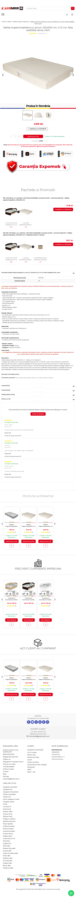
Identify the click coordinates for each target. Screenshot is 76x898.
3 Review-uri (42, 33)
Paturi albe (6, 856)
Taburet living (7, 816)
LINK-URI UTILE (9, 783)
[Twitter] (36, 722)
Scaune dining (8, 834)
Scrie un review (38, 414)
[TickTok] (43, 722)
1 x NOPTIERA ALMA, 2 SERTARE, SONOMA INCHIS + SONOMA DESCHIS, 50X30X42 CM (40, 259)
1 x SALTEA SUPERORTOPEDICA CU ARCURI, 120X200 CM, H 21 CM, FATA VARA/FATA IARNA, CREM (25, 224)
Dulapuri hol (7, 843)
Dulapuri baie (7, 836)
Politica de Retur (33, 762)
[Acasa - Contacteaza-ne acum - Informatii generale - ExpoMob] (12, 8)
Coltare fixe (7, 797)
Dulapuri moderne (9, 819)
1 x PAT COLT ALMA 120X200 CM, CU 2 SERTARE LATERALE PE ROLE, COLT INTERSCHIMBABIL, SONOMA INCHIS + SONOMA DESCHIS (11, 224)
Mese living (7, 809)
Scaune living (7, 814)
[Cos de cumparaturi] (72, 14)
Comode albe (7, 860)
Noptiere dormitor (9, 821)
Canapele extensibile (10, 787)
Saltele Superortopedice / (21, 21)
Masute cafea (7, 811)
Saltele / (9, 21)
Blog (4, 774)
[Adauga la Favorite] (11, 545)
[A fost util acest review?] (20, 435)
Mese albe (6, 846)
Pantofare (6, 841)
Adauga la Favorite (38, 129)
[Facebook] (28, 722)
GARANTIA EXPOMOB (35, 750)
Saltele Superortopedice (25, 377)
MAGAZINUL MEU (10, 746)
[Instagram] (47, 722)
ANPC (29, 769)
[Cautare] (73, 8)
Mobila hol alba (8, 868)
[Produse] (3, 15)
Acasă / (4, 21)
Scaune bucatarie (9, 831)
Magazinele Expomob (10, 757)
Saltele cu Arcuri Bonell (37, 377)
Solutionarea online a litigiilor (37, 765)
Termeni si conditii (9, 764)
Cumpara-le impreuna (63, 209)
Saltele (17, 377)
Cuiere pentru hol (9, 838)
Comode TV (7, 807)
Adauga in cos (33, 136)
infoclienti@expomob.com (39, 736)
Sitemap (6, 776)
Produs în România (48, 377)
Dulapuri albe (7, 863)
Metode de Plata (33, 757)
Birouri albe (7, 865)
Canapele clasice (8, 802)
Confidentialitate (8, 766)
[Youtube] (32, 722)
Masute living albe (9, 848)
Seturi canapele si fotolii (11, 799)
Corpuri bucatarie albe (10, 853)
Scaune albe (7, 851)
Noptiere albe (7, 858)
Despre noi (6, 759)
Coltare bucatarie (9, 826)
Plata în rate (31, 755)
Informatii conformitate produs (10, 374)
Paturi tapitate (8, 824)
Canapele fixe (7, 789)
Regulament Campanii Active (13, 762)
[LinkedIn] (40, 722)
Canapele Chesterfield (10, 792)
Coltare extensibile (9, 794)
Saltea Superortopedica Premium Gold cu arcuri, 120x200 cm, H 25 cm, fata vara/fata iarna (11, 525)
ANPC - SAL (31, 772)
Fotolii (5, 804)
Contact (6, 771)
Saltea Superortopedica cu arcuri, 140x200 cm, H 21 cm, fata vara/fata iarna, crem (28, 525)
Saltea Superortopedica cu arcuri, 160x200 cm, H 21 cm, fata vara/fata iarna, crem (45, 525)
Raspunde (8, 433)
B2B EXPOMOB (8, 754)
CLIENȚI (30, 746)
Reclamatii (31, 767)
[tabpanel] (38, 72)
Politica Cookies (8, 769)
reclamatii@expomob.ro (11, 779)
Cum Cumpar (32, 752)
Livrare (29, 760)
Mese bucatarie (8, 829)
